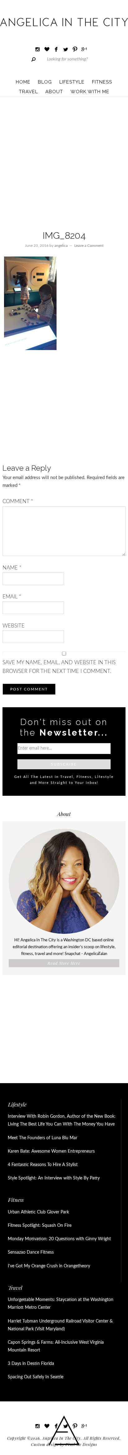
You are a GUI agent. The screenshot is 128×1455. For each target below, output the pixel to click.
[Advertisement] (64, 164)
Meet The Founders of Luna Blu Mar (42, 1138)
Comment (17, 501)
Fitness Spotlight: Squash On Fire (39, 1225)
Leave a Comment (88, 245)
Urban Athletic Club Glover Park (38, 1212)
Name (11, 567)
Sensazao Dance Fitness (31, 1252)
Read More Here (64, 963)
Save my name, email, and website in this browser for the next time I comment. (59, 667)
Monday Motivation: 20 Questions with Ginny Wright (59, 1239)
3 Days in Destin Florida (31, 1363)
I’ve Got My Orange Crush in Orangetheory (49, 1266)
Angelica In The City (64, 21)
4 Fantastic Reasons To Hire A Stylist (43, 1165)
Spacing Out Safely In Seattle (35, 1377)
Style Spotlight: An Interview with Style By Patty (54, 1178)
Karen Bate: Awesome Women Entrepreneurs (51, 1151)
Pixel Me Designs (81, 1444)
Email (11, 596)
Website (13, 625)
